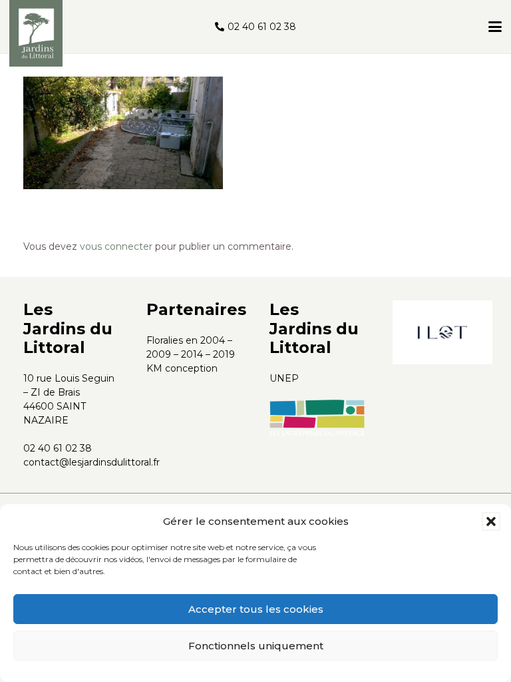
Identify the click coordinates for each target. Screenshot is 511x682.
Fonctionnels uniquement (255, 645)
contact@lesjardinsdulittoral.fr (91, 462)
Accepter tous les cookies (255, 609)
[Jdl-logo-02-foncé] (36, 33)
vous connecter (116, 246)
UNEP (284, 378)
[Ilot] (442, 332)
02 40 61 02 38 (57, 448)
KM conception (182, 368)
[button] (491, 521)
